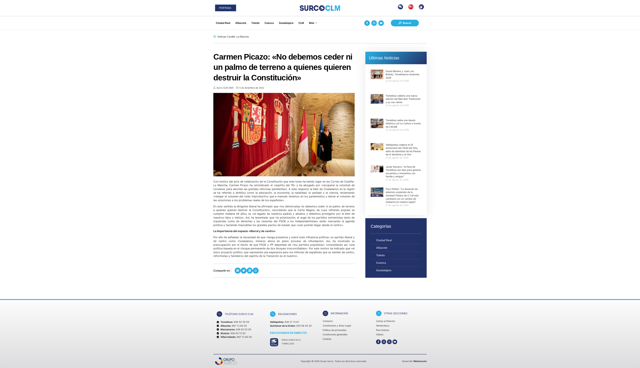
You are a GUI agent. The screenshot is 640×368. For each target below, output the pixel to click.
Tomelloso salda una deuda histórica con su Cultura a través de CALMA (403, 123)
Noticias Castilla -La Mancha (233, 36)
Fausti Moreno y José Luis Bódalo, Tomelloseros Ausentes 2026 (402, 74)
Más (311, 23)
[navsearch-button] (405, 23)
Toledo (255, 23)
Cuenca (269, 23)
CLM (301, 23)
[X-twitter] (389, 341)
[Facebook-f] (367, 23)
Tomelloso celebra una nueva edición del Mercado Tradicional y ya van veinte (403, 99)
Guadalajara (286, 23)
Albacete (240, 23)
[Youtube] (381, 23)
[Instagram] (374, 23)
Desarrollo (414, 361)
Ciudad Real (223, 23)
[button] (238, 271)
